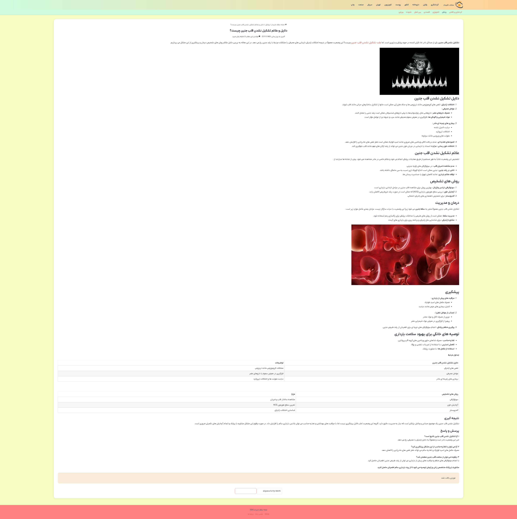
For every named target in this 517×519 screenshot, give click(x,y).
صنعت (361, 4)
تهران (378, 4)
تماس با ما (259, 514)
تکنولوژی (436, 12)
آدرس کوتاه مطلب (245, 491)
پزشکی (444, 12)
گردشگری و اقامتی (455, 12)
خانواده (409, 12)
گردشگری (435, 4)
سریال (369, 4)
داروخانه (415, 4)
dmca (267, 514)
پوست (398, 4)
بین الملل (417, 12)
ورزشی (401, 12)
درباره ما (251, 514)
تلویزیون (388, 4)
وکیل (425, 4)
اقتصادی (427, 12)
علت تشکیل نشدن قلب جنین (366, 42)
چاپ (352, 4)
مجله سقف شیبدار (278, 25)
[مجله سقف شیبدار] (453, 5)
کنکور (406, 4)
